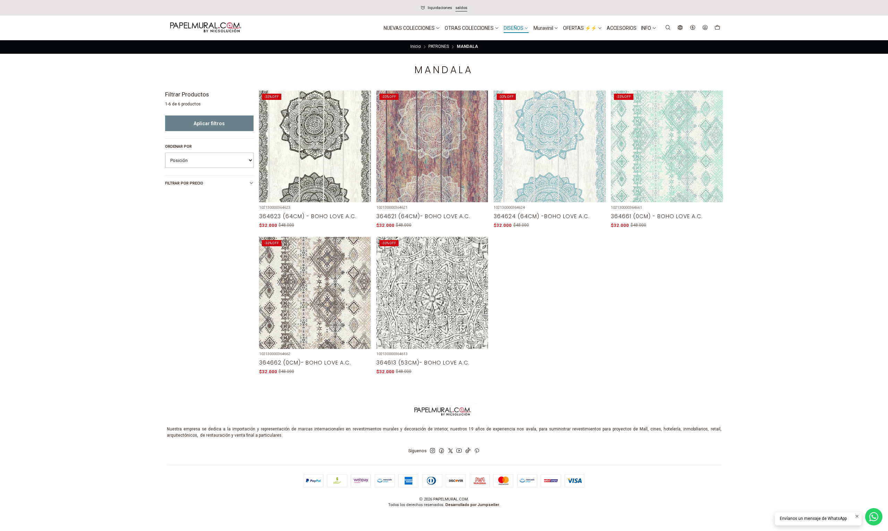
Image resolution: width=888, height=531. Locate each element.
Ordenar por (178, 146)
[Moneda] (692, 28)
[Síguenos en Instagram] (432, 451)
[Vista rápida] (362, 154)
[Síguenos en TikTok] (468, 451)
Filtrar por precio (184, 183)
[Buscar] (668, 28)
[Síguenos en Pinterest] (477, 451)
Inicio (415, 47)
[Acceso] (705, 28)
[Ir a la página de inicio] (205, 28)
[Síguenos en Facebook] (441, 451)
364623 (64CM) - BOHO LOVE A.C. (308, 216)
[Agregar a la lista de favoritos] (362, 139)
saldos (234, 8)
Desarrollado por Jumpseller (472, 505)
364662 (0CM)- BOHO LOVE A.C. (305, 362)
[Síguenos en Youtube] (459, 451)
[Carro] (717, 28)
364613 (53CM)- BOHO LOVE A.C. (423, 362)
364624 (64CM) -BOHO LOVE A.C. (542, 216)
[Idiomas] (680, 28)
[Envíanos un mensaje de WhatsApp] (873, 516)
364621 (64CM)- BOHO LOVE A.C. (423, 216)
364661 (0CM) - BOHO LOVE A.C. (657, 216)
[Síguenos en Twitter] (450, 451)
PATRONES (438, 47)
